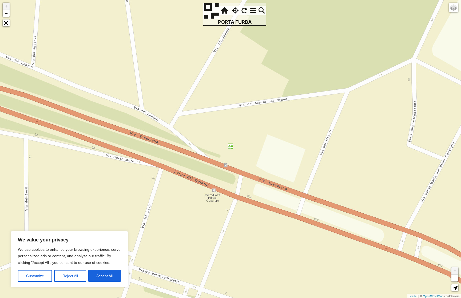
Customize (35, 276)
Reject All (70, 276)
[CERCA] (261, 10)
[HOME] (223, 10)
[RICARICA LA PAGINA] (244, 10)
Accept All (104, 276)
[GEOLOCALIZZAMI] (234, 10)
